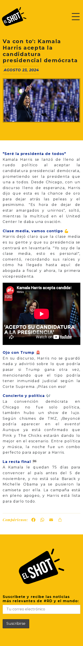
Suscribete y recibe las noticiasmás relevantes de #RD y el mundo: (41, 599)
